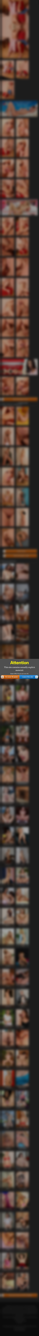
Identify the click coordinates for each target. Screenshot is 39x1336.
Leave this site (27, 677)
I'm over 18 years (11, 677)
